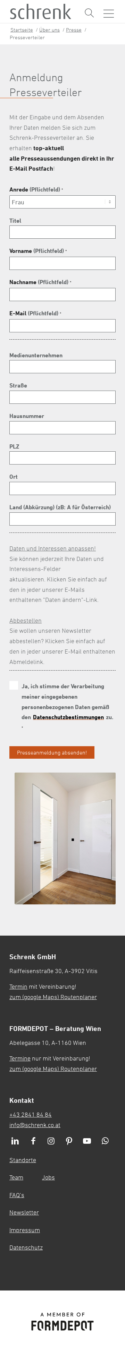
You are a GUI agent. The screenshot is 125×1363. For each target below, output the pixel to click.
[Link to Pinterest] (69, 1141)
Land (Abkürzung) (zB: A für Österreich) (60, 507)
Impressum (24, 1229)
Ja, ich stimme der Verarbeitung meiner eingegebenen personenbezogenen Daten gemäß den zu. (65, 706)
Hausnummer (26, 415)
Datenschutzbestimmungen (68, 717)
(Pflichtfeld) (36, 189)
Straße (18, 385)
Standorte (22, 1159)
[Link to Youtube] (87, 1141)
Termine (20, 1058)
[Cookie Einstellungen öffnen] (105, 1224)
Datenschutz (26, 1247)
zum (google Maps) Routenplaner (53, 996)
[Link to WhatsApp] (105, 1141)
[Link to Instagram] (51, 1141)
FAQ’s (16, 1194)
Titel (15, 220)
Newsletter (24, 1212)
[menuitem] (89, 13)
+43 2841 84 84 (30, 1114)
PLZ (14, 446)
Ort (13, 476)
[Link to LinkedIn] (15, 1141)
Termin (18, 986)
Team (16, 1177)
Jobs (48, 1177)
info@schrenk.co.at (34, 1124)
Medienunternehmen (35, 355)
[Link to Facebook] (33, 1141)
